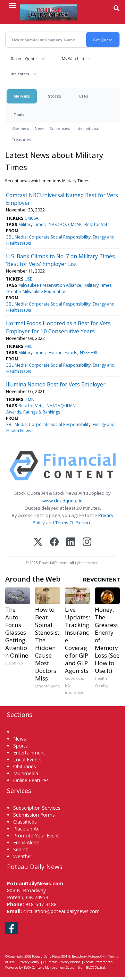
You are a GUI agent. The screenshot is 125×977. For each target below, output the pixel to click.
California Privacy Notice (61, 962)
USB (29, 279)
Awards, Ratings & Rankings (33, 412)
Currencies (60, 128)
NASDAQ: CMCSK (65, 224)
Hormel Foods (63, 353)
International (87, 128)
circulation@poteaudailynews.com (61, 911)
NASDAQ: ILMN (61, 406)
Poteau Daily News (46, 956)
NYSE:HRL (89, 353)
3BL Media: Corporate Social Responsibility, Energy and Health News (60, 240)
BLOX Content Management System (50, 967)
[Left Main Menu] (12, 5)
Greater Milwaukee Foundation (36, 291)
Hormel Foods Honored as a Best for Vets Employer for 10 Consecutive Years (58, 327)
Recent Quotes (24, 58)
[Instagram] (87, 542)
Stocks (54, 96)
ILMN (29, 399)
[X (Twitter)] (38, 542)
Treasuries (21, 139)
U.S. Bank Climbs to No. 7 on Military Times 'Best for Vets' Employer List (60, 260)
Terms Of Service (73, 522)
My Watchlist (73, 58)
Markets (22, 96)
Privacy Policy (28, 962)
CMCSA (32, 218)
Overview (20, 128)
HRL (28, 346)
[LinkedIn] (71, 542)
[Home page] (48, 12)
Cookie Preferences (98, 962)
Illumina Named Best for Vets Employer (56, 384)
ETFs (83, 96)
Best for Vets (96, 224)
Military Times (31, 224)
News (39, 128)
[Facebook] (54, 542)
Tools (19, 114)
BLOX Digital (95, 967)
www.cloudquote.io (62, 501)
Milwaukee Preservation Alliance (49, 285)
